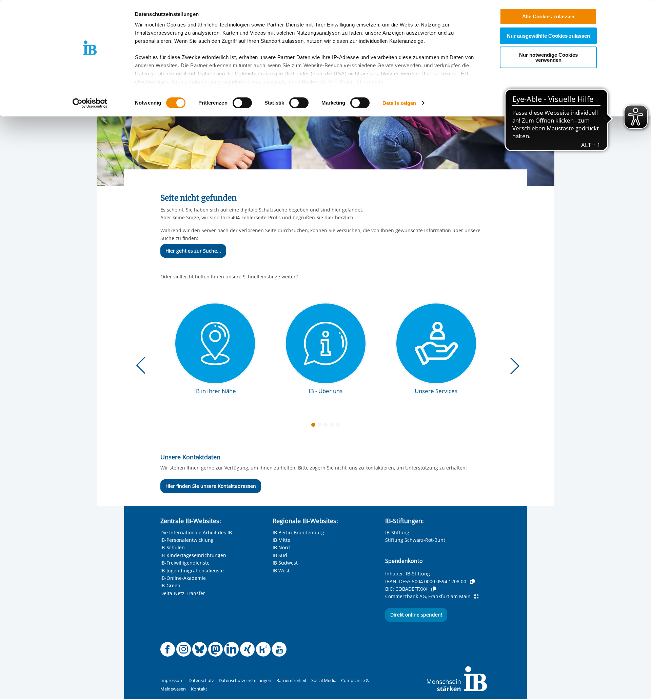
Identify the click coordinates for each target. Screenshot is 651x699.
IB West (281, 570)
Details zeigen (399, 103)
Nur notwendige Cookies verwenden (548, 57)
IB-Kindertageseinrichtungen (193, 555)
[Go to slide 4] (333, 426)
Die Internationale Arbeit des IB (196, 532)
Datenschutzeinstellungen (245, 680)
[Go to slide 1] (314, 426)
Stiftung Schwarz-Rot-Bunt (415, 540)
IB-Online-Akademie (183, 578)
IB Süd (280, 555)
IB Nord (281, 547)
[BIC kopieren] (433, 589)
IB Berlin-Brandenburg (298, 532)
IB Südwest (285, 562)
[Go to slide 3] (326, 426)
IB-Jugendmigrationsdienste (192, 570)
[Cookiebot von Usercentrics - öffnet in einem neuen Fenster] (90, 103)
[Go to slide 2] (320, 426)
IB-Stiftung (397, 532)
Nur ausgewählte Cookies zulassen (548, 36)
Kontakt (199, 689)
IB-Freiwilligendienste (185, 562)
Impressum (171, 680)
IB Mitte (281, 540)
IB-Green (170, 585)
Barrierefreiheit (291, 680)
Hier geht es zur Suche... (193, 250)
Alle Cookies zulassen (548, 16)
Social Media (323, 680)
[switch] (242, 102)
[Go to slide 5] (339, 426)
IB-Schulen (172, 547)
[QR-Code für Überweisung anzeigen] (476, 596)
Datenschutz (201, 680)
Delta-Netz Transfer (182, 593)
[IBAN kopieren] (472, 581)
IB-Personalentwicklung (187, 540)
